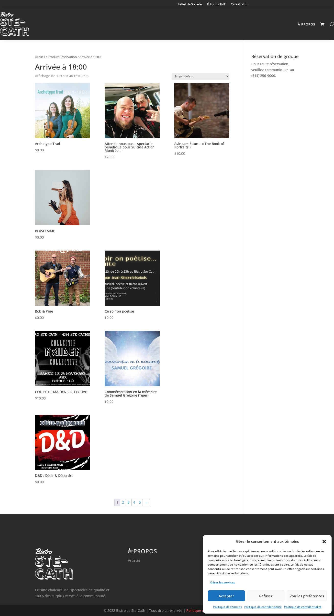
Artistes (134, 560)
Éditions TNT (216, 4)
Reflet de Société (190, 4)
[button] (324, 541)
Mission (134, 551)
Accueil (40, 57)
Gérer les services (222, 582)
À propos (306, 24)
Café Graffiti (239, 4)
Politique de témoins (227, 607)
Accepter (226, 595)
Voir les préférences (306, 595)
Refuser (265, 595)
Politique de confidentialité (263, 607)
